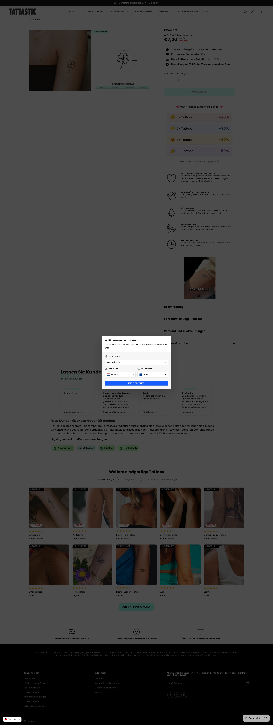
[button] (12, 719)
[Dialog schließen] (169, 338)
